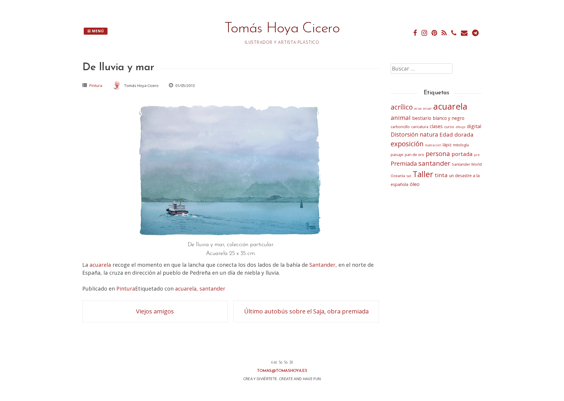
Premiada (404, 163)
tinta (441, 175)
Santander (322, 264)
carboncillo (400, 126)
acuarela (100, 264)
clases (436, 126)
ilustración (433, 145)
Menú (97, 30)
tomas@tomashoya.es (282, 371)
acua (418, 108)
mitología (461, 144)
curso (449, 126)
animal (401, 117)
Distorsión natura (414, 134)
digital (474, 126)
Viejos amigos (155, 311)
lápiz (447, 144)
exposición (407, 143)
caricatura (419, 126)
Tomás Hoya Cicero (282, 28)
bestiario (421, 118)
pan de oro (414, 154)
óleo (414, 184)
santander (212, 288)
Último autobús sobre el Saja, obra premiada (306, 311)
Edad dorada (456, 134)
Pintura (95, 85)
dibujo (461, 127)
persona (438, 153)
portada (462, 153)
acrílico (402, 107)
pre (477, 155)
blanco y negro (448, 118)
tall (409, 176)
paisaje (397, 154)
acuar (427, 108)
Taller (423, 174)
